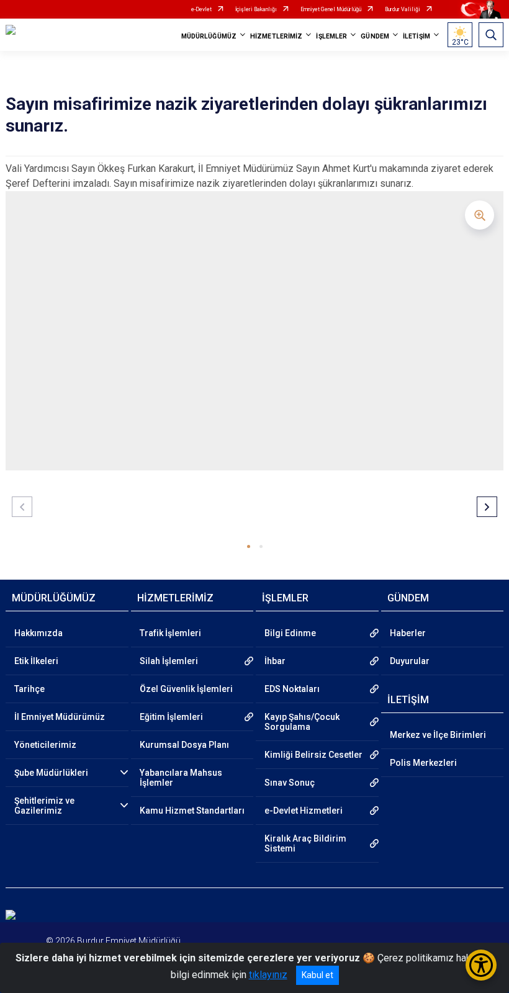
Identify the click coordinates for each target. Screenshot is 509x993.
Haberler (408, 633)
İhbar (275, 661)
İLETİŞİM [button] (416, 36)
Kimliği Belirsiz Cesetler (313, 755)
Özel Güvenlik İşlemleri (186, 689)
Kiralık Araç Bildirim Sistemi (305, 843)
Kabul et (317, 975)
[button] (248, 546)
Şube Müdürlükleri (51, 773)
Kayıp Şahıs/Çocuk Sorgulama (302, 722)
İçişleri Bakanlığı (256, 9)
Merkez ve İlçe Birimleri (438, 735)
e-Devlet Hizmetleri (303, 811)
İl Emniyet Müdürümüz (59, 717)
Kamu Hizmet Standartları (192, 811)
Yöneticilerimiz (45, 745)
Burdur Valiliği (402, 9)
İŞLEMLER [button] (331, 36)
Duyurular (410, 661)
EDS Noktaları (292, 689)
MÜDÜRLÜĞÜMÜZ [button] (208, 36)
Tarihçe (29, 689)
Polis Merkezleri (423, 763)
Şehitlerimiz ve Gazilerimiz (44, 806)
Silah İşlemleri (169, 661)
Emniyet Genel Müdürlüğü (330, 9)
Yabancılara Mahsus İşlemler (181, 778)
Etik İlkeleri (36, 661)
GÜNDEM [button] (375, 36)
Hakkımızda (38, 633)
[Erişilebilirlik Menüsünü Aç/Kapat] (481, 965)
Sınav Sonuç (289, 783)
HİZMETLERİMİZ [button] (276, 36)
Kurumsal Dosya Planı (184, 745)
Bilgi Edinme (290, 633)
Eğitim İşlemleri (171, 717)
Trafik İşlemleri (170, 633)
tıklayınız (268, 975)
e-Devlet (201, 9)
